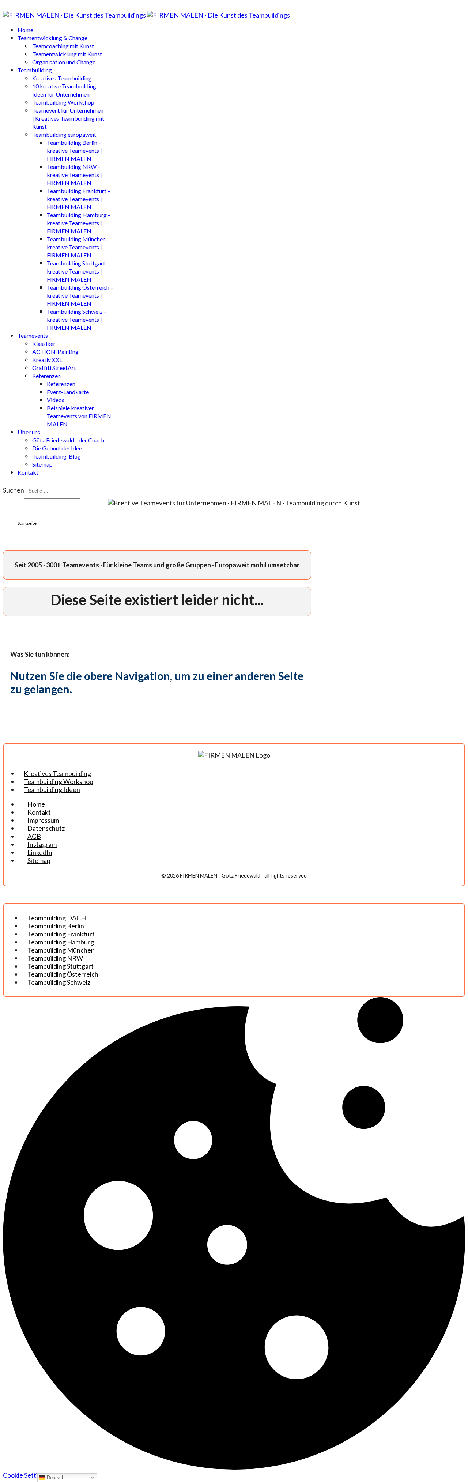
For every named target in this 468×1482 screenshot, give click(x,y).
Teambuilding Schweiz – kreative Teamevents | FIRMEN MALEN (77, 319)
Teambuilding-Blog (56, 456)
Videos (55, 399)
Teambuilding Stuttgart (60, 966)
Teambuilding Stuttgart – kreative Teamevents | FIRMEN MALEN (78, 271)
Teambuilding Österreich (62, 974)
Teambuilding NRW (55, 958)
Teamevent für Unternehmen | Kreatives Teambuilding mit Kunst (68, 118)
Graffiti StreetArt (54, 367)
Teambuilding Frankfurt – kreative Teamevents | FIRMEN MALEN (78, 198)
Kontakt (28, 472)
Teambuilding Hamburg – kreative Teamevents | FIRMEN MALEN (79, 222)
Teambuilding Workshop (63, 102)
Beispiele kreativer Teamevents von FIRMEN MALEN (79, 415)
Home (25, 29)
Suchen (13, 490)
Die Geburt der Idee (57, 448)
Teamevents (33, 335)
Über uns (29, 432)
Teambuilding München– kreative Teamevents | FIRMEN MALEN (78, 247)
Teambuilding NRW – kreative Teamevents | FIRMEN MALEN (74, 174)
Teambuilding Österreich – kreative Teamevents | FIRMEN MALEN (80, 295)
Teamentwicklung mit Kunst (67, 53)
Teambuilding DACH (56, 918)
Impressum (43, 820)
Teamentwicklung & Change (52, 37)
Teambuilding (35, 70)
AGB (34, 836)
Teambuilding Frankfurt (61, 934)
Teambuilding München (61, 950)
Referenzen (46, 375)
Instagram (42, 844)
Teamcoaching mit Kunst (63, 45)
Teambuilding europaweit (64, 134)
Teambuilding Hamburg (60, 942)
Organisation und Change (63, 62)
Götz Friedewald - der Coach (68, 440)
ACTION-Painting (55, 351)
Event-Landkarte (68, 391)
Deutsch (54, 1477)
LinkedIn (39, 852)
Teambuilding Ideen (52, 789)
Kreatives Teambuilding (62, 78)
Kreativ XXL (47, 359)
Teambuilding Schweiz (58, 982)
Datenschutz (46, 828)
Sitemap (42, 464)
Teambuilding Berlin (55, 926)
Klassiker (44, 343)
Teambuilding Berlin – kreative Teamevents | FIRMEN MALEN (74, 150)
